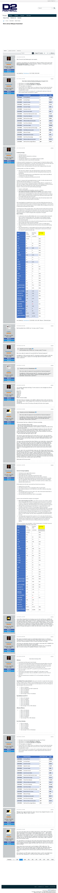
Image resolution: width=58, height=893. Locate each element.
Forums (5, 15)
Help (36, 886)
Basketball (11, 20)
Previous (9, 859)
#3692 (52, 78)
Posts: (7, 67)
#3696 (52, 365)
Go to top (52, 886)
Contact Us (41, 886)
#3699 (52, 465)
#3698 (52, 409)
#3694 (52, 325)
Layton (9, 331)
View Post (32, 348)
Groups (22, 15)
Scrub (8, 415)
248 (25, 859)
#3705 (52, 829)
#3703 (52, 736)
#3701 (52, 636)
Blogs (10, 15)
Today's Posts (6, 17)
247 (21, 859)
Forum (7, 20)
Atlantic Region (17, 20)
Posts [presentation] (5, 50)
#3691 (52, 57)
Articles (16, 15)
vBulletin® (49, 890)
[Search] (54, 8)
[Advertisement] (29, 36)
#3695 (52, 345)
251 (29, 859)
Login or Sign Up (51, 0)
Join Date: (6, 66)
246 (17, 859)
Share (10, 69)
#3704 (52, 809)
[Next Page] (47, 53)
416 (48, 859)
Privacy (47, 886)
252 (32, 859)
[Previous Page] (44, 53)
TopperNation (8, 622)
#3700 (52, 617)
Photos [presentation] (19, 50)
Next (53, 859)
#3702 (52, 656)
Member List (13, 17)
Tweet (9, 71)
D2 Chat (29, 15)
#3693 (52, 148)
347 (44, 859)
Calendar (19, 17)
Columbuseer (8, 62)
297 (40, 859)
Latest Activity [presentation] (11, 50)
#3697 (52, 385)
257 (36, 859)
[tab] (5, 51)
